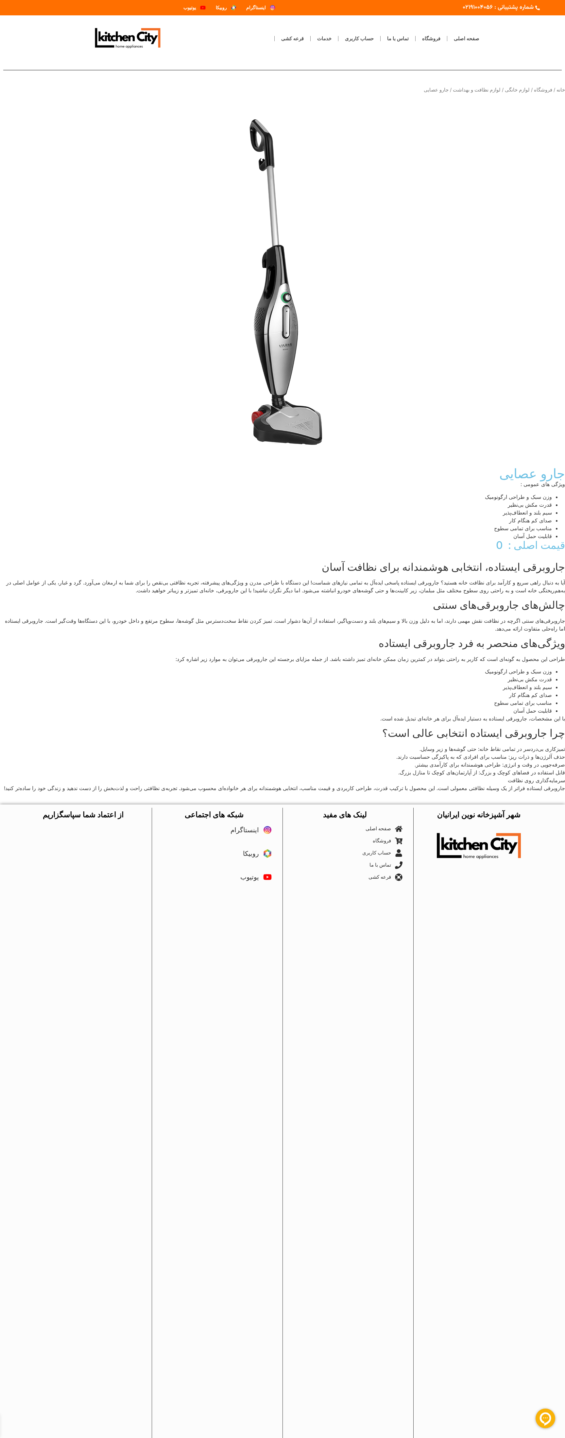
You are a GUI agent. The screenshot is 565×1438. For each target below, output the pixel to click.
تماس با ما (398, 38)
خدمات (324, 38)
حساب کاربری (359, 38)
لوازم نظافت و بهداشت (477, 90)
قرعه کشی (292, 38)
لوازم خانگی (517, 90)
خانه (560, 90)
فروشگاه (431, 38)
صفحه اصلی (466, 38)
